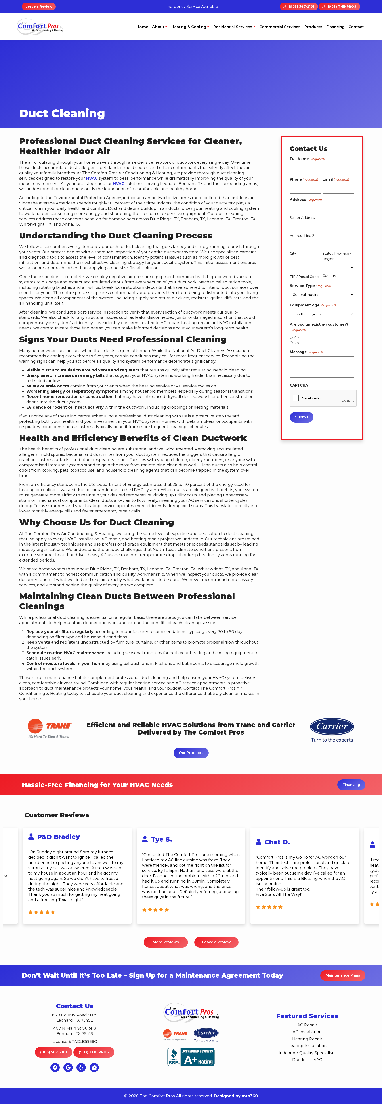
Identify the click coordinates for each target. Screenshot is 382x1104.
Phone (304, 179)
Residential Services (232, 27)
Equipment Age (313, 305)
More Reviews (166, 942)
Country (329, 275)
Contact (356, 27)
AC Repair (307, 1025)
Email (336, 179)
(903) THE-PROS (342, 6)
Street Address (302, 217)
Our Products (191, 753)
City (293, 253)
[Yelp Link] (81, 1067)
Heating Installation (307, 1045)
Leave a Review (38, 6)
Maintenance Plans (343, 975)
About (158, 27)
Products (313, 27)
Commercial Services (279, 27)
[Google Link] (68, 1067)
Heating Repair (307, 1039)
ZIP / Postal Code (304, 277)
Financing (335, 27)
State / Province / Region (337, 256)
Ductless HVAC (307, 1059)
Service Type (310, 286)
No (296, 343)
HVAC (92, 178)
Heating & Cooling (188, 27)
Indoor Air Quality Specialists (307, 1052)
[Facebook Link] (55, 1067)
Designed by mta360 (236, 1096)
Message (306, 352)
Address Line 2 (302, 235)
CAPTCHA (299, 385)
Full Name (307, 159)
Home (142, 27)
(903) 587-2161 (301, 6)
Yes (296, 337)
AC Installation (307, 1031)
